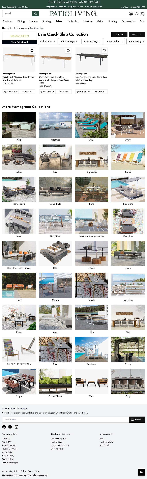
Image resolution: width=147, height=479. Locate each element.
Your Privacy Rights (10, 462)
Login (101, 438)
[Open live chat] (141, 472)
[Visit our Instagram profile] (16, 427)
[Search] (35, 13)
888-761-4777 (139, 6)
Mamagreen (23, 27)
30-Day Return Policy (60, 445)
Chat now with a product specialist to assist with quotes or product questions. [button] (121, 464)
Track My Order (106, 441)
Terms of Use (7, 459)
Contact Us (6, 441)
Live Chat (124, 6)
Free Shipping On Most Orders (15, 6)
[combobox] (17, 13)
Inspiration (51, 6)
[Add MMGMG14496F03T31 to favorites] (32, 51)
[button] (142, 13)
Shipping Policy (57, 448)
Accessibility (7, 452)
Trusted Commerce (10, 448)
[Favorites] (136, 13)
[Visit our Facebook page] (10, 427)
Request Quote (75, 6)
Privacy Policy (8, 455)
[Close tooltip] (142, 463)
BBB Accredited (9, 445)
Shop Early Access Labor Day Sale (74, 2)
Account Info (104, 445)
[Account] (131, 13)
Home (4, 27)
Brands (62, 6)
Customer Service (93, 6)
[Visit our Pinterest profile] (4, 427)
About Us (6, 438)
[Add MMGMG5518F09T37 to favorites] (104, 51)
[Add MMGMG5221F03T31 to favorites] (68, 51)
